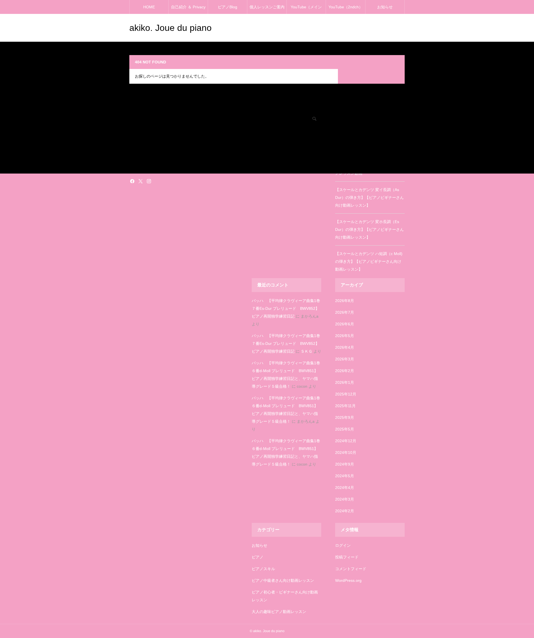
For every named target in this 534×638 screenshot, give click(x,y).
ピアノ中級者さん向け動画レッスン (283, 580)
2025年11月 (345, 406)
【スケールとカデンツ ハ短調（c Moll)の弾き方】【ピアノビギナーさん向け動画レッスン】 (368, 261)
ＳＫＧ (306, 351)
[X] (140, 181)
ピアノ (257, 557)
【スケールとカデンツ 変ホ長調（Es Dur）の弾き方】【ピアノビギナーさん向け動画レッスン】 (369, 229)
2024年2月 (344, 511)
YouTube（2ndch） (345, 7)
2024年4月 (344, 487)
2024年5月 (344, 476)
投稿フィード (347, 557)
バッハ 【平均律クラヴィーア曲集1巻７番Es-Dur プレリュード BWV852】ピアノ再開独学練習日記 (286, 308)
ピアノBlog (227, 7)
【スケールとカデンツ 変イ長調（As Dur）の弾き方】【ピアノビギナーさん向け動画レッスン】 (369, 197)
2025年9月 (344, 417)
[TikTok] (157, 181)
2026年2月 (344, 371)
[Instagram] (149, 181)
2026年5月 (344, 335)
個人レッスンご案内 (267, 7)
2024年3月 (344, 499)
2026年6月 (344, 324)
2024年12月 (345, 441)
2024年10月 (345, 452)
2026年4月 (344, 347)
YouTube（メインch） (306, 9)
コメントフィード (350, 569)
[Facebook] (132, 181)
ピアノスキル (263, 569)
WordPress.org (348, 580)
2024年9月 (344, 464)
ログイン (343, 545)
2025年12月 (345, 394)
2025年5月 (344, 429)
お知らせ (385, 7)
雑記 (132, 168)
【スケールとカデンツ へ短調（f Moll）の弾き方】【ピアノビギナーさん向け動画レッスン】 (369, 141)
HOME (149, 7)
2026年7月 (344, 312)
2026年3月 (344, 359)
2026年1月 (344, 382)
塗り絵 (134, 160)
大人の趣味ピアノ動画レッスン (279, 611)
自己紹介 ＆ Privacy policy (188, 9)
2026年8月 (344, 300)
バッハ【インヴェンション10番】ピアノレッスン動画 (368, 169)
